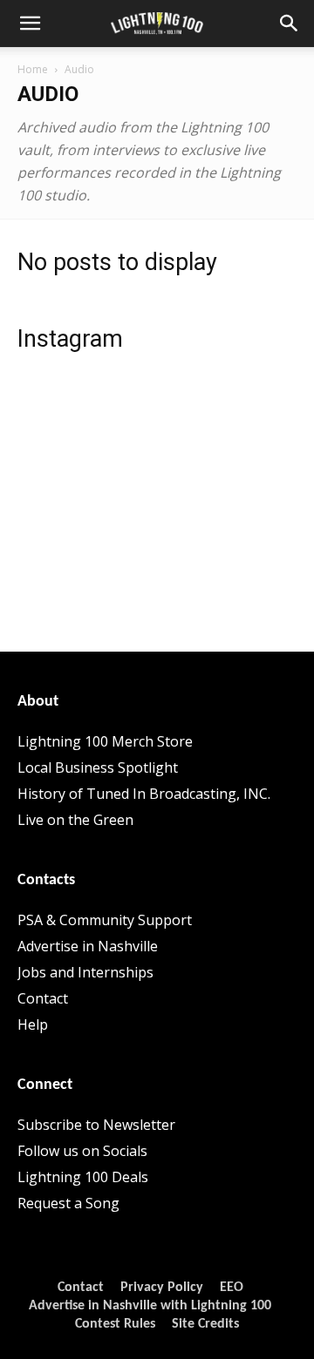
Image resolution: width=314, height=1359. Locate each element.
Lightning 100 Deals (82, 1177)
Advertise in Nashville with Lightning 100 (150, 1306)
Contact (42, 998)
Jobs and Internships (85, 972)
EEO (231, 1288)
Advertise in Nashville (87, 946)
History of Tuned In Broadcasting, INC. (143, 793)
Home (32, 69)
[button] (30, 23)
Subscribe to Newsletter (96, 1124)
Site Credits (205, 1324)
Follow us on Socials (82, 1150)
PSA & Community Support (104, 920)
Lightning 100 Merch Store (105, 741)
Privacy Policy (161, 1288)
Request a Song (68, 1203)
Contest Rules (115, 1324)
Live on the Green (75, 819)
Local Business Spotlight (97, 767)
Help (32, 1024)
